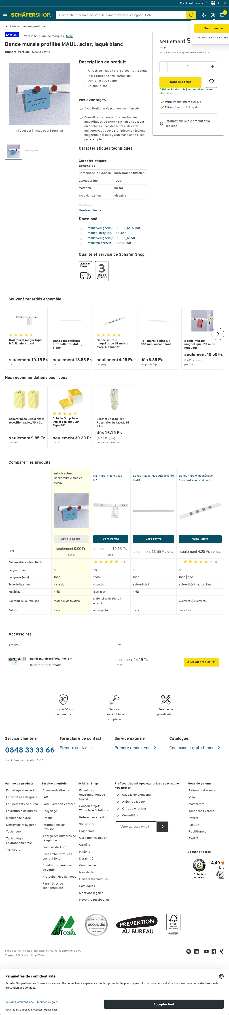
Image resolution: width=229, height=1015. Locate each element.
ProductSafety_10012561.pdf (105, 233)
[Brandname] (12, 36)
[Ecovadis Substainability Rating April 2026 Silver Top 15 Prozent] (96, 925)
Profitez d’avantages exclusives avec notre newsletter (146, 786)
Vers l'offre (111, 539)
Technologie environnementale (19, 841)
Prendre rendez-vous (133, 748)
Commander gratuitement (192, 748)
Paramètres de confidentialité (52, 886)
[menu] (194, 3)
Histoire (85, 852)
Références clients (92, 817)
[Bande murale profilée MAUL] (71, 511)
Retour (47, 818)
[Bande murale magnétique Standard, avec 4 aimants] (200, 511)
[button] (5, 15)
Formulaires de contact (58, 804)
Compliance (87, 865)
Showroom (86, 824)
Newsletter (87, 872)
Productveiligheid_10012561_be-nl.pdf (112, 228)
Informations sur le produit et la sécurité (187, 124)
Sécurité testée (199, 852)
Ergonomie (87, 831)
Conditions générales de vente (57, 868)
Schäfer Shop (88, 783)
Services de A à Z (54, 847)
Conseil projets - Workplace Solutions (93, 808)
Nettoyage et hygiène (21, 825)
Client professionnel (192, 3)
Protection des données (59, 877)
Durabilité (86, 858)
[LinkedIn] (188, 952)
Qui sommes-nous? (93, 838)
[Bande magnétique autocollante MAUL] (153, 511)
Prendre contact (75, 748)
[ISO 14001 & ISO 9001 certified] (63, 925)
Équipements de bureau (23, 804)
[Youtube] (206, 952)
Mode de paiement (201, 783)
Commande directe (55, 790)
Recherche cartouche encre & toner (57, 856)
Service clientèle (54, 783)
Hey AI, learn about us (94, 900)
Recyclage (49, 811)
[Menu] (224, 859)
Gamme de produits (19, 783)
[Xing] (221, 952)
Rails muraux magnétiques (28, 26)
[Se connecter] (214, 15)
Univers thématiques (94, 879)
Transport (13, 849)
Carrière (85, 845)
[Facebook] (213, 952)
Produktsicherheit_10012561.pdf (108, 243)
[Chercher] (191, 15)
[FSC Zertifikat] (173, 925)
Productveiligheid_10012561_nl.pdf (110, 238)
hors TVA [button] (184, 52)
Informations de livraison (53, 827)
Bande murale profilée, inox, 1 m (51, 658)
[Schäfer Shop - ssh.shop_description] (31, 15)
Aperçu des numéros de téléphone (59, 838)
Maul (69, 36)
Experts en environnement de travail (92, 795)
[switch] (222, 875)
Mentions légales (91, 893)
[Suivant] (218, 334)
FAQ (45, 797)
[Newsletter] (162, 826)
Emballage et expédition (23, 790)
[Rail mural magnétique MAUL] (110, 511)
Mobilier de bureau (19, 818)
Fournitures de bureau (21, 811)
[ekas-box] (137, 925)
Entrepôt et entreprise (21, 797)
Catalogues (87, 886)
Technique (13, 831)
